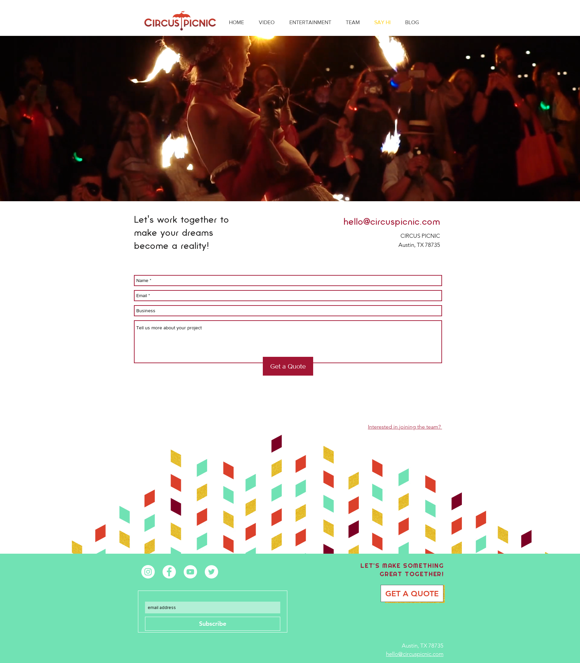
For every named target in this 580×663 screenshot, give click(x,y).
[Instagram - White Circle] (148, 571)
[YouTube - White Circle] (190, 571)
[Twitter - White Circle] (211, 571)
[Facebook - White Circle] (169, 571)
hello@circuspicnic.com (391, 221)
